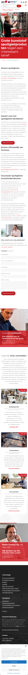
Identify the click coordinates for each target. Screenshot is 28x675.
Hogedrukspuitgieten (8, 603)
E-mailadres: (5, 267)
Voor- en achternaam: (7, 261)
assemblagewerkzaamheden (9, 169)
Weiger (14, 666)
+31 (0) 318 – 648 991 (7, 638)
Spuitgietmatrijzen (7, 592)
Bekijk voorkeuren (14, 670)
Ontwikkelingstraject (8, 580)
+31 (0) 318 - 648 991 (7, 10)
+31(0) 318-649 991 (6, 218)
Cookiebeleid (9, 673)
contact (18, 215)
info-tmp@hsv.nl (7, 640)
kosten (18, 626)
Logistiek (4, 584)
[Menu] (25, 5)
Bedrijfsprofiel (14, 427)
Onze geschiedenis (14, 468)
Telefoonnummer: (6, 273)
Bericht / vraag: (5, 280)
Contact (17, 9)
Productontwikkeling (8, 578)
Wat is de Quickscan (8, 586)
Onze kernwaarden (14, 511)
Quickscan (10, 9)
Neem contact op (7, 556)
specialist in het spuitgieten (9, 78)
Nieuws (4, 9)
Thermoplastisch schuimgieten (11, 590)
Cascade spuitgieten (8, 607)
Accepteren (14, 662)
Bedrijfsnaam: (4, 254)
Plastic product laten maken (10, 588)
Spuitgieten (5, 601)
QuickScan (24, 124)
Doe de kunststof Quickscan (10, 630)
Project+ (4, 611)
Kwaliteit (4, 582)
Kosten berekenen (8, 142)
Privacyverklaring (16, 673)
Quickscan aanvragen (8, 341)
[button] (26, 646)
